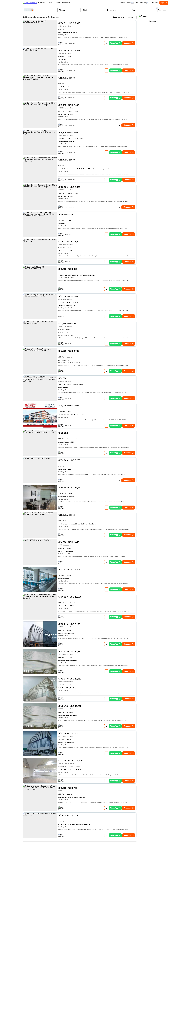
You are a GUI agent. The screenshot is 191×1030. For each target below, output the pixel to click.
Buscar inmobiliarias (63, 3)
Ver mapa (152, 21)
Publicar (154, 3)
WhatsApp (114, 43)
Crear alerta (117, 17)
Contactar (127, 43)
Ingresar (164, 3)
